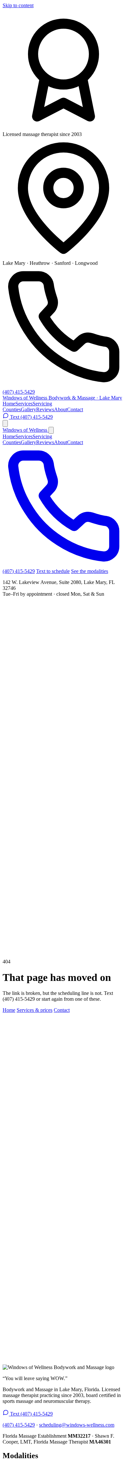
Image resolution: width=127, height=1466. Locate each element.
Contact (75, 409)
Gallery (28, 409)
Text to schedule (53, 571)
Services (24, 403)
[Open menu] (5, 423)
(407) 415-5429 (19, 392)
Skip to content (18, 5)
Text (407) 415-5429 (31, 417)
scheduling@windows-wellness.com (76, 1425)
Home (9, 403)
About (60, 409)
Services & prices (34, 1010)
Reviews (45, 409)
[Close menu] (51, 430)
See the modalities (89, 571)
